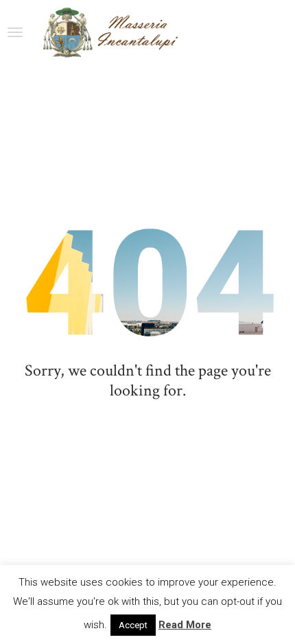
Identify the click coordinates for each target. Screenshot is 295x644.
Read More (184, 625)
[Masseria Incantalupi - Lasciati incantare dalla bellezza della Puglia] (109, 32)
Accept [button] (133, 625)
